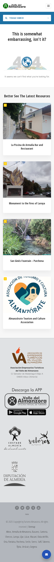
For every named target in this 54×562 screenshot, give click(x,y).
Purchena (20, 541)
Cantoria (43, 531)
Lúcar (27, 536)
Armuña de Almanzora (21, 531)
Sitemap (31, 526)
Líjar (22, 536)
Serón (27, 541)
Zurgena (33, 546)
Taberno (46, 541)
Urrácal (25, 546)
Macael (33, 536)
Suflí (40, 541)
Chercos (8, 536)
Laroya (16, 536)
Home (27, 514)
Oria (5, 541)
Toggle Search (16, 17)
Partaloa (11, 541)
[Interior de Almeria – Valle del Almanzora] (14, 6)
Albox (8, 531)
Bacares (35, 531)
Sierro (34, 541)
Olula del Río (43, 536)
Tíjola (19, 546)
